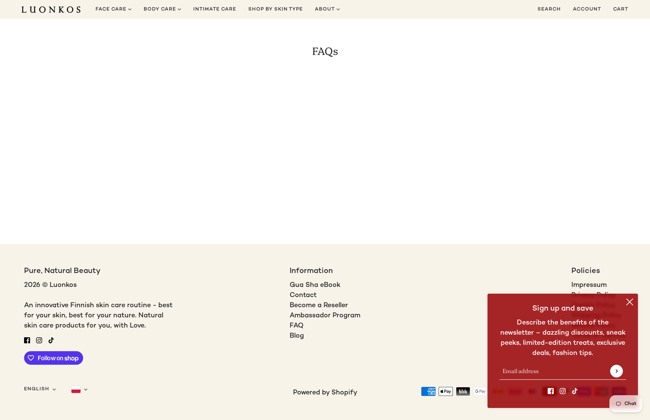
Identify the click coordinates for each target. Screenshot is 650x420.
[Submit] (616, 371)
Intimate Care (214, 9)
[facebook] (551, 391)
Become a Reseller (319, 305)
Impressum (589, 285)
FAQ (297, 325)
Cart (621, 9)
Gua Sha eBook (315, 285)
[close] (629, 302)
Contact (303, 295)
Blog (297, 336)
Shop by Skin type (275, 9)
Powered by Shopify (325, 392)
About (325, 9)
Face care (112, 9)
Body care (161, 9)
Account (587, 9)
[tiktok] (575, 391)
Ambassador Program (325, 315)
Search (549, 9)
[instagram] (563, 391)
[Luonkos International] (51, 9)
